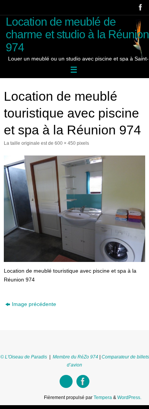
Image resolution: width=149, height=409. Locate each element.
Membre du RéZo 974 (75, 357)
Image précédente (34, 304)
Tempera (103, 397)
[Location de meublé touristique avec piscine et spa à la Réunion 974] (74, 208)
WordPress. (129, 397)
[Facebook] (139, 7)
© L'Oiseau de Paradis (23, 357)
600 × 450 (65, 143)
